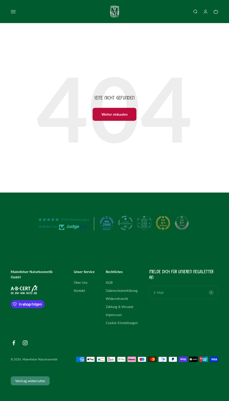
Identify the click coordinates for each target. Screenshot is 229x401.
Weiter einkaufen (114, 114)
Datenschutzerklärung (122, 290)
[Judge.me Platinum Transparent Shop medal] (125, 223)
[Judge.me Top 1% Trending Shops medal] (163, 223)
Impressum (114, 315)
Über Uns (81, 282)
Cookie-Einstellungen (122, 323)
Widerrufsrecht (117, 299)
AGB (109, 282)
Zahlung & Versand (119, 307)
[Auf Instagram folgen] (25, 343)
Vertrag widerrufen (30, 381)
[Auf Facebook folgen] (14, 343)
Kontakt (79, 290)
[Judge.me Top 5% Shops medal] (182, 223)
